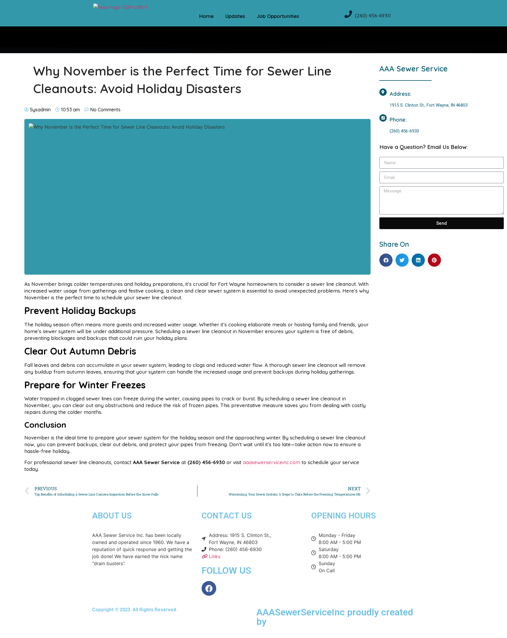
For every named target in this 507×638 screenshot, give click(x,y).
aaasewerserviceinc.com (271, 462)
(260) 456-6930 (373, 15)
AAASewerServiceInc (300, 612)
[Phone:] (383, 118)
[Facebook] (209, 588)
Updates (235, 16)
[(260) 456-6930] (348, 14)
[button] (386, 260)
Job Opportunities (278, 16)
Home (206, 16)
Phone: (398, 119)
